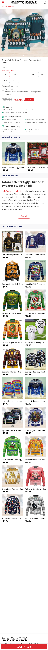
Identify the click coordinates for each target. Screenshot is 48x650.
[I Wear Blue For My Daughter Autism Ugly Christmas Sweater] (12, 388)
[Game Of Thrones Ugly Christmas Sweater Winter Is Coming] (13, 153)
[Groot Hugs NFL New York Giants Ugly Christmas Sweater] (35, 417)
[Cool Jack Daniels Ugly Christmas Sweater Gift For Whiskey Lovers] (12, 270)
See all (24, 216)
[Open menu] (6, 2)
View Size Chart (8, 70)
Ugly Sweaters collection (12, 191)
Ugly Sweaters (8, 7)
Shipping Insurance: (10, 86)
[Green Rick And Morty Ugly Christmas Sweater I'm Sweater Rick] (12, 446)
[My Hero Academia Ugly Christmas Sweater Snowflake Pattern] (12, 300)
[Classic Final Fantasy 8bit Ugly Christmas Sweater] (12, 358)
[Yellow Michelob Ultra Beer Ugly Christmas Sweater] (35, 446)
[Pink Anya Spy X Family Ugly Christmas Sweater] (35, 475)
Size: (8, 68)
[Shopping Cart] (44, 2)
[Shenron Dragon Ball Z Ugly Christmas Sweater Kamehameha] (12, 329)
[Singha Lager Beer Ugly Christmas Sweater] (12, 475)
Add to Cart (24, 647)
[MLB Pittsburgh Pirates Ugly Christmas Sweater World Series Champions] (12, 241)
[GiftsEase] (24, 2)
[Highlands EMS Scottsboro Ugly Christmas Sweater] (12, 417)
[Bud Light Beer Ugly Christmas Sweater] (35, 358)
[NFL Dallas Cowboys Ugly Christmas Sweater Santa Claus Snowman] (12, 505)
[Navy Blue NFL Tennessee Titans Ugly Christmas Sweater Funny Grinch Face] (35, 270)
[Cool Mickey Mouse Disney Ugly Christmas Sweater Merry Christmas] (35, 300)
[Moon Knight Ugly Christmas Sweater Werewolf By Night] (35, 505)
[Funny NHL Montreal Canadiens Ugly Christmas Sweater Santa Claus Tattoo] (35, 241)
